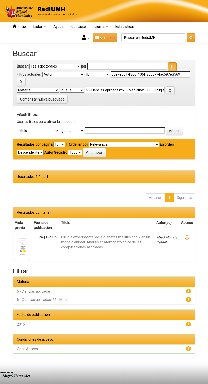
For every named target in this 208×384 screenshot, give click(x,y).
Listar (38, 27)
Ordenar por (78, 144)
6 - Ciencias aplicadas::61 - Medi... (43, 300)
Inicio (21, 27)
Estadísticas (125, 27)
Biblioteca (107, 38)
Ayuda (58, 27)
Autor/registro (55, 152)
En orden (167, 144)
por (83, 66)
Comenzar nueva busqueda (42, 99)
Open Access (27, 349)
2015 (21, 324)
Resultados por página (35, 144)
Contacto (78, 27)
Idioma (99, 27)
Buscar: (23, 66)
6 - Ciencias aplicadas (34, 291)
